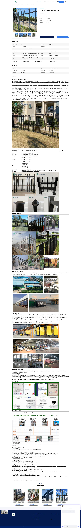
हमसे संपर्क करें (49, 1)
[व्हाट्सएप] (52, 519)
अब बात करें (62, 37)
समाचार (54, 1)
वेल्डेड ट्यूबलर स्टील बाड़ (35, 480)
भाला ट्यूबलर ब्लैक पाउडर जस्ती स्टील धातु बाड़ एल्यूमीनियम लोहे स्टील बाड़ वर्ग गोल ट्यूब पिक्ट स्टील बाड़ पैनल (47, 502)
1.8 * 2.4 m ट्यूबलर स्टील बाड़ (27, 480)
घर (37, 1)
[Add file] (62, 526)
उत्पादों (40, 1)
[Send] (78, 526)
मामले (57, 1)
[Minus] (78, 505)
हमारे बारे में (43, 1)
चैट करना (61, 1)
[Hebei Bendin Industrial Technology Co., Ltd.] (15, 1)
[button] (14, 496)
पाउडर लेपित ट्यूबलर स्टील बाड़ (18, 480)
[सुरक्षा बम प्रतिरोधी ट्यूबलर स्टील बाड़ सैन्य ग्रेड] (25, 20)
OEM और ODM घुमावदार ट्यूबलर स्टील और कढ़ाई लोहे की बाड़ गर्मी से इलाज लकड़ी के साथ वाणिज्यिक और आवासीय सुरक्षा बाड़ (61, 502)
